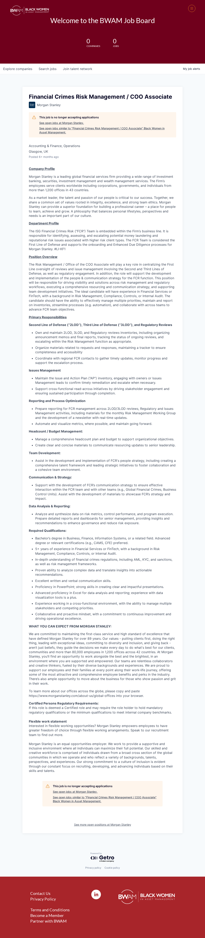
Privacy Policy (43, 898)
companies (17, 69)
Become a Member (47, 915)
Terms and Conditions (50, 909)
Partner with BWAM (48, 921)
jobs (47, 69)
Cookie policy (112, 867)
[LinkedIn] (96, 894)
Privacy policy (93, 867)
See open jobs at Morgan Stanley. (61, 123)
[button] (191, 8)
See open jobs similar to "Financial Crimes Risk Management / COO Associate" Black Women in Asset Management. (102, 130)
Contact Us (40, 893)
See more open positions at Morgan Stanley (102, 824)
